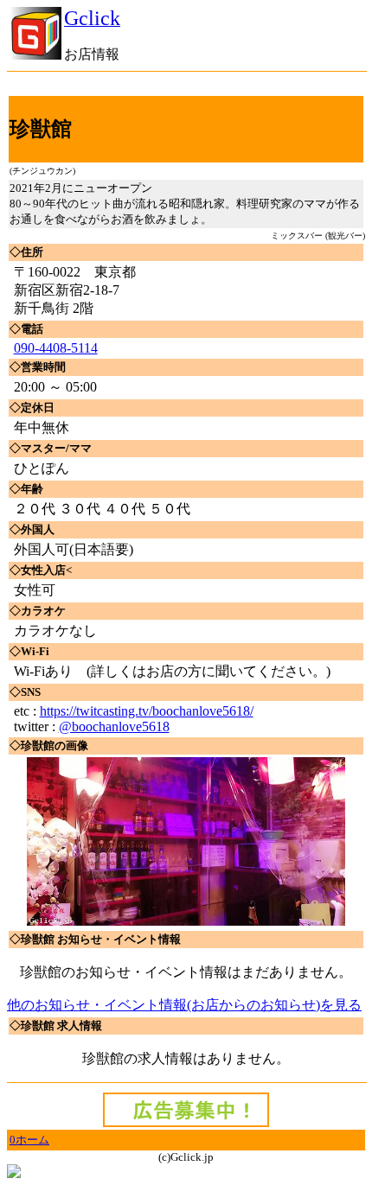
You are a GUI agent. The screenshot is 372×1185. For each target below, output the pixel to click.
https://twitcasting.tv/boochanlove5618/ (146, 711)
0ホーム (29, 1139)
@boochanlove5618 (114, 726)
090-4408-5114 (56, 348)
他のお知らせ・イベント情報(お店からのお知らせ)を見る (184, 1004)
